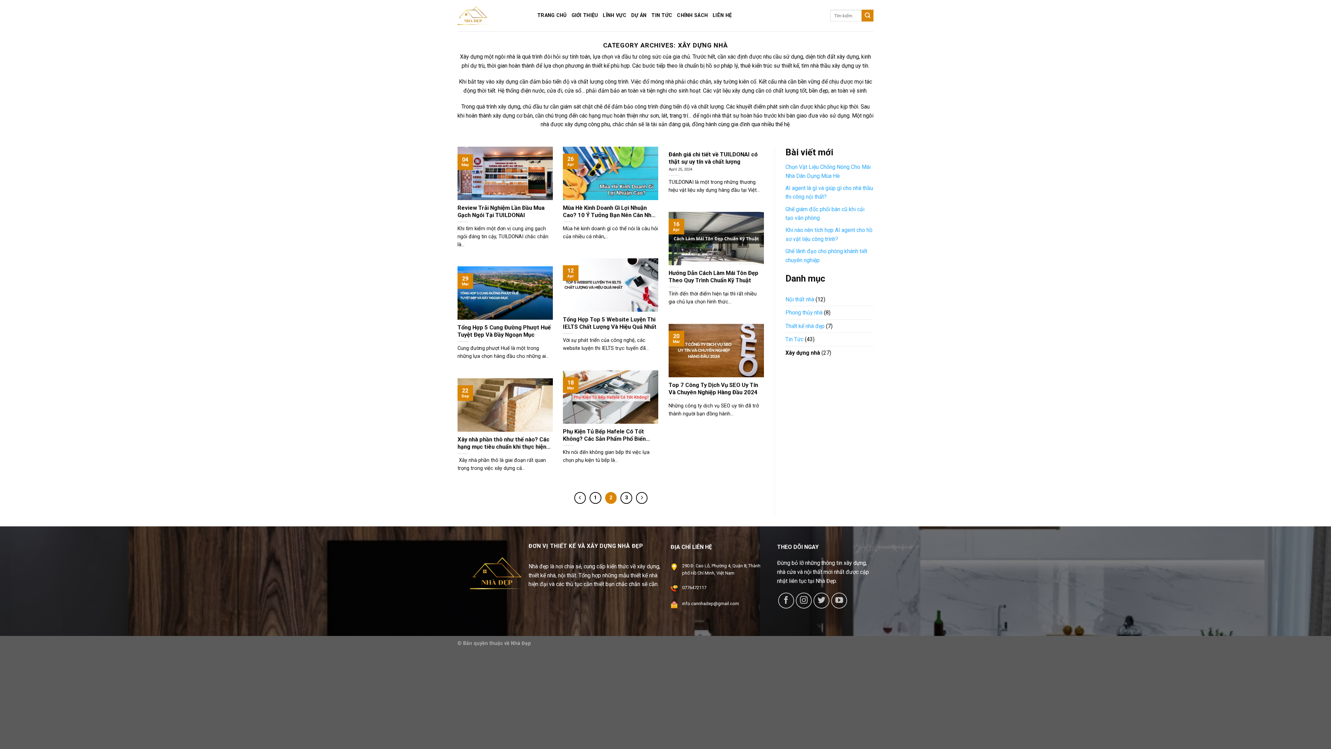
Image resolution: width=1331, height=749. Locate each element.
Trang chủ (552, 15)
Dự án (638, 15)
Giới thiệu (585, 15)
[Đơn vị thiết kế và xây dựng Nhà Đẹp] (492, 15)
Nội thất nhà (799, 299)
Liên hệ (722, 15)
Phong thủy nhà (804, 312)
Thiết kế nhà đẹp (805, 326)
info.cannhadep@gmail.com (710, 603)
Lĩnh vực (614, 15)
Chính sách (692, 15)
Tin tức (661, 15)
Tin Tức (794, 339)
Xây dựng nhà (802, 353)
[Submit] (867, 15)
